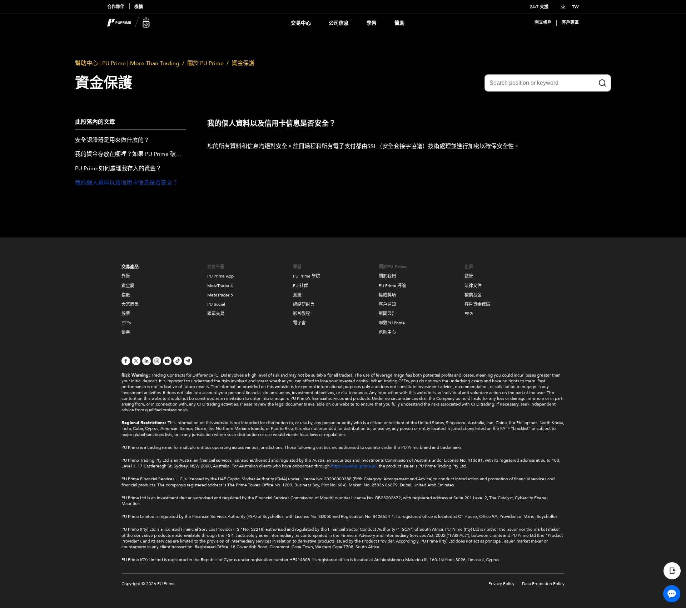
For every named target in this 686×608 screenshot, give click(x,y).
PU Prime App (220, 276)
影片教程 (301, 314)
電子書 (299, 323)
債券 (125, 332)
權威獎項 (387, 295)
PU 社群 (300, 286)
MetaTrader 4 (220, 286)
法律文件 (473, 286)
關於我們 (387, 276)
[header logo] (128, 23)
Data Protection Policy (543, 584)
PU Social (216, 304)
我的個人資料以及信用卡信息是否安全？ (126, 183)
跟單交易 (215, 314)
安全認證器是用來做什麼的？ (112, 140)
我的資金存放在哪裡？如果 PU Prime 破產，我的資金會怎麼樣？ (130, 154)
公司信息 (339, 23)
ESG (468, 314)
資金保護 (243, 63)
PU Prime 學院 (306, 276)
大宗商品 (130, 304)
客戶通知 (387, 304)
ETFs (126, 323)
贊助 (399, 23)
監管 (468, 276)
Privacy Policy (501, 584)
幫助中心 (387, 332)
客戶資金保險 (477, 304)
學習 (372, 23)
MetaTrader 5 (220, 295)
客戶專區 (570, 22)
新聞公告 (387, 314)
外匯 (125, 276)
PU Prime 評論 (392, 286)
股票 (125, 314)
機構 (138, 7)
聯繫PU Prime (392, 323)
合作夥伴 (115, 7)
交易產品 (130, 267)
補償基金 (473, 295)
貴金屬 (127, 286)
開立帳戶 (543, 22)
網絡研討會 (303, 304)
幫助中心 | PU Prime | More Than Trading (127, 63)
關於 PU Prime (205, 63)
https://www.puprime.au (354, 466)
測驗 (297, 295)
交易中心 (301, 23)
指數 (125, 295)
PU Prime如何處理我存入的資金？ (118, 168)
